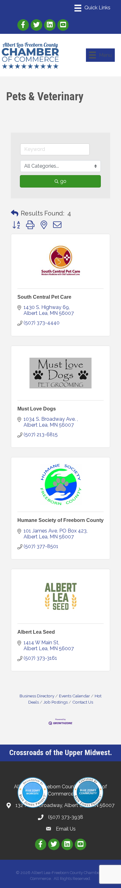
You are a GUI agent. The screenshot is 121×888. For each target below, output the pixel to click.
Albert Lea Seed (36, 632)
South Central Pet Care (44, 297)
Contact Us (82, 702)
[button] (14, 213)
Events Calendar (74, 695)
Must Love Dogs (36, 408)
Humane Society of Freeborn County (60, 520)
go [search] (63, 181)
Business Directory (37, 695)
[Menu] (92, 8)
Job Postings (55, 702)
